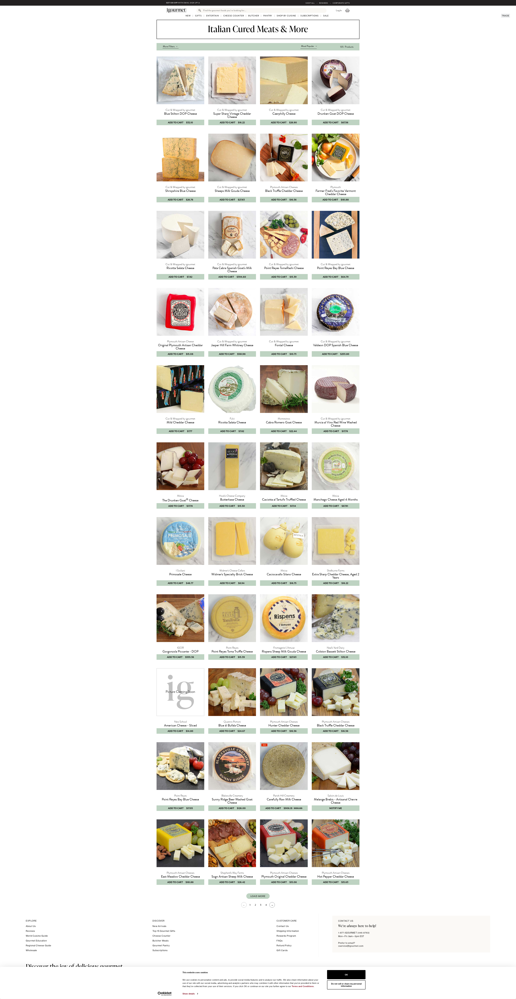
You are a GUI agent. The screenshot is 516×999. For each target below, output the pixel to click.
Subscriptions (309, 15)
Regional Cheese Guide (38, 945)
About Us (31, 926)
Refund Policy (284, 945)
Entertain (212, 15)
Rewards (323, 3)
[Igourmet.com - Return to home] (177, 10)
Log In (339, 10)
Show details (188, 994)
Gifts (198, 15)
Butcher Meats (161, 941)
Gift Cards (282, 950)
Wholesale (31, 950)
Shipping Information (288, 931)
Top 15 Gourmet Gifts (164, 931)
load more (258, 896)
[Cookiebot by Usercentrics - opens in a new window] (164, 994)
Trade (505, 15)
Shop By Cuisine (286, 15)
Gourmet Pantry (161, 945)
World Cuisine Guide (37, 936)
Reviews (30, 931)
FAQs (280, 941)
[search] (264, 10)
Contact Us (283, 926)
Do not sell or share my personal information (346, 984)
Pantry (267, 15)
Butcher (253, 15)
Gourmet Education (36, 941)
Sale (326, 15)
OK (346, 974)
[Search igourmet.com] (199, 10)
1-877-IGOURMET (354, 933)
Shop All (310, 3)
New (188, 15)
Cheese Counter (233, 15)
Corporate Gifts (341, 3)
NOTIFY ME (335, 808)
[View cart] (347, 10)
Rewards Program (286, 936)
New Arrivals (159, 926)
